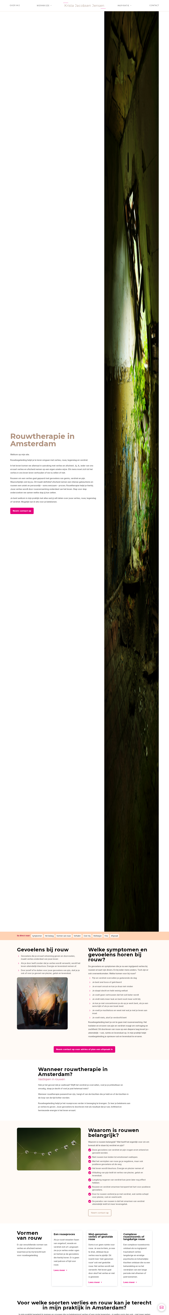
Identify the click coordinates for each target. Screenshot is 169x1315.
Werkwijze (97, 936)
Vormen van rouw (64, 936)
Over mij (87, 936)
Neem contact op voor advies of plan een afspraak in (84, 1049)
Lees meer (59, 1270)
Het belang (49, 936)
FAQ (106, 936)
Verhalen (77, 936)
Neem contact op (22, 511)
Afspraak (114, 936)
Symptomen (37, 936)
